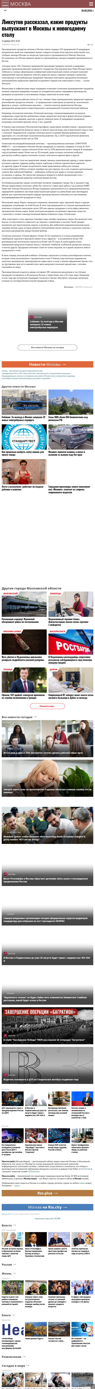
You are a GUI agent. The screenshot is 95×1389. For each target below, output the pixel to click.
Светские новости (6, 1214)
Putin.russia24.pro (9, 1230)
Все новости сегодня (17, 717)
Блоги (6, 1315)
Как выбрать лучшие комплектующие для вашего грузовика (26, 378)
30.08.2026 (86, 10)
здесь (16, 1185)
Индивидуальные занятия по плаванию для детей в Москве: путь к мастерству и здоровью (38, 376)
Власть (7, 1225)
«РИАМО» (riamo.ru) (10, 44)
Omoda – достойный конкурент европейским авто (22, 371)
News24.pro (6, 1320)
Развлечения (11, 1357)
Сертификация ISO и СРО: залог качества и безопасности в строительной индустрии (36, 373)
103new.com (34, 1171)
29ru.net (5, 1126)
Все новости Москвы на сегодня (47, 347)
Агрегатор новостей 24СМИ (47, 1218)
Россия (7, 1264)
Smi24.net (6, 1089)
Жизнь (7, 1273)
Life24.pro (6, 1278)
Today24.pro (6, 1370)
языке (82, 1183)
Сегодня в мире (13, 1365)
